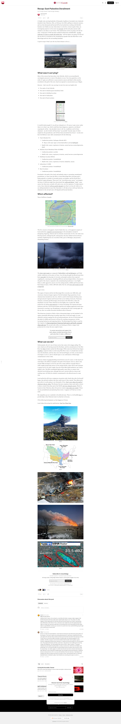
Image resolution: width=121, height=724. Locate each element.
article (50, 360)
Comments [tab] (40, 603)
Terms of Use (66, 697)
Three (66, 403)
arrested (61, 29)
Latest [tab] (42, 664)
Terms (63, 715)
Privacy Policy (70, 699)
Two (63, 403)
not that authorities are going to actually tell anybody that (59, 33)
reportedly (43, 277)
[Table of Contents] (1, 362)
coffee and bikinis (69, 182)
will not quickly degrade (56, 186)
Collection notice (69, 715)
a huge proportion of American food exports (58, 323)
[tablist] (43, 603)
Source (66, 121)
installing (40, 351)
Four (70, 403)
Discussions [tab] (47, 664)
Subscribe (110, 2)
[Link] (36, 73)
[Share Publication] (105, 3)
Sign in (117, 2)
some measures (53, 304)
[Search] (102, 3)
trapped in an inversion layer (54, 232)
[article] (60, 670)
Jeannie (41, 615)
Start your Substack (57, 718)
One (61, 403)
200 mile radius (70, 226)
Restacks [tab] (46, 603)
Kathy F (42, 632)
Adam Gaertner (44, 13)
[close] (73, 677)
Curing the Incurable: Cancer (46, 667)
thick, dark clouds (45, 273)
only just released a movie (69, 386)
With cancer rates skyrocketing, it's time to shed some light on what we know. (54, 669)
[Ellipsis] (83, 615)
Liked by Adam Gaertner (46, 616)
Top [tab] (39, 664)
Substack (54, 721)
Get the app (66, 718)
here (80, 395)
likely (44, 349)
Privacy (60, 715)
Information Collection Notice (60, 699)
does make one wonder (72, 388)
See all (40, 696)
